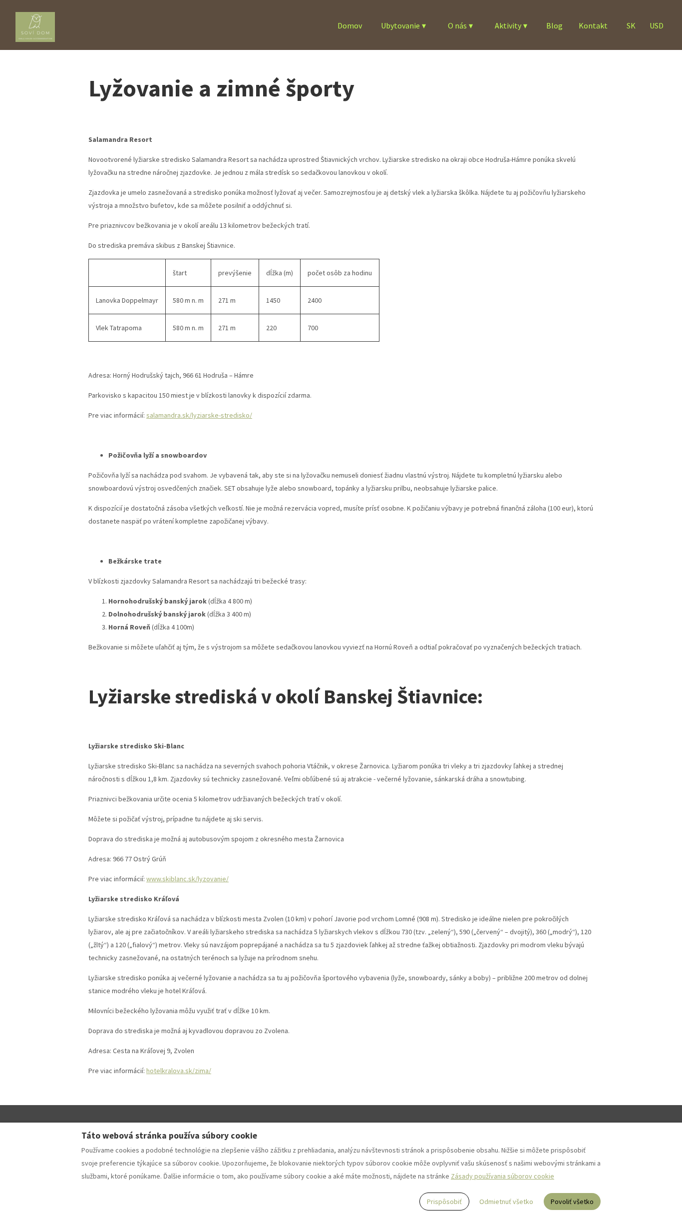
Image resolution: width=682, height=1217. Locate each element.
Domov (350, 25)
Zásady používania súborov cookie (502, 1176)
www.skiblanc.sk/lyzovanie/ (187, 878)
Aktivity (511, 25)
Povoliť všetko (572, 1201)
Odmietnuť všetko (506, 1201)
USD (657, 25)
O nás (460, 25)
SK (631, 25)
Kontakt (593, 25)
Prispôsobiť (444, 1201)
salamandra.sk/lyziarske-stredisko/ (199, 415)
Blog (554, 25)
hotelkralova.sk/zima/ (178, 1070)
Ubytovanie (403, 25)
